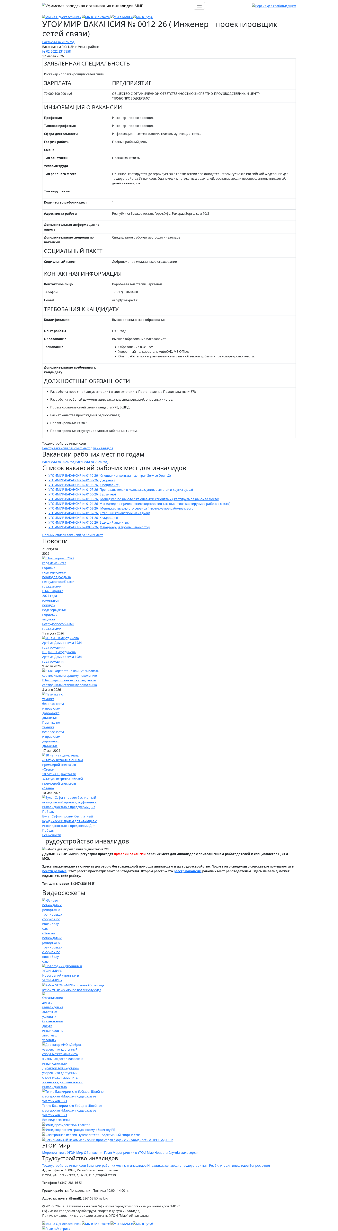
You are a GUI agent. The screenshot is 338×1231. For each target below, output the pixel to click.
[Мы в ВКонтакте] (96, 17)
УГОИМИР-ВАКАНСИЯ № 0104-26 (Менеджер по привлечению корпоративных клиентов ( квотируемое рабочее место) (139, 504)
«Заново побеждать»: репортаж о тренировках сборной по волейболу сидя (52, 947)
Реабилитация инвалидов (229, 1165)
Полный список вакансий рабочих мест (72, 535)
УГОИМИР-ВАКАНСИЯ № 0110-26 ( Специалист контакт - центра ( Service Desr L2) (110, 475)
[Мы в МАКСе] (122, 17)
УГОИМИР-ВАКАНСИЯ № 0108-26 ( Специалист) (84, 485)
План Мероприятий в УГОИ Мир (129, 1152)
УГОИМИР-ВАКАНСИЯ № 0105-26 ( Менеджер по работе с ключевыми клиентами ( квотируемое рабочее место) (134, 499)
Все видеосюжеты (56, 1120)
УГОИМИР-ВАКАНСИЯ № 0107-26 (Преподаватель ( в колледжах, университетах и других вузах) (121, 489)
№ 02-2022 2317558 (56, 51)
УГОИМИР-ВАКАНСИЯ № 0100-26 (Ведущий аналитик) (89, 522)
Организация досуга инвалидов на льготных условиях (52, 1030)
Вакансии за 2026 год (58, 42)
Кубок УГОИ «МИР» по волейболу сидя (71, 990)
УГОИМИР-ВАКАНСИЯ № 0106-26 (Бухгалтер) (82, 494)
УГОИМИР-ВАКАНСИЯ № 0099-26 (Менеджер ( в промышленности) (99, 527)
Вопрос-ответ (259, 1165)
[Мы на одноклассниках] (61, 17)
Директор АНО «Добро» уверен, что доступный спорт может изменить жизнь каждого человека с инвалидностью (62, 1077)
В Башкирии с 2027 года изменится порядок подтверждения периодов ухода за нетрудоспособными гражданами (58, 610)
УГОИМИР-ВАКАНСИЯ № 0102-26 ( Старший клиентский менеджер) (99, 513)
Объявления (93, 1152)
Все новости (51, 835)
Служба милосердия (183, 1152)
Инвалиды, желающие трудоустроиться (177, 1165)
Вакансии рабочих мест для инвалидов (117, 1165)
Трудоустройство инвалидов (64, 1165)
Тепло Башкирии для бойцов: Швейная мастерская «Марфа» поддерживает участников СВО (72, 1110)
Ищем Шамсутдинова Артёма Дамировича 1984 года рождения (62, 657)
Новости (161, 1152)
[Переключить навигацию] (199, 6)
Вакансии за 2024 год (91, 462)
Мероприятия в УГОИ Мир (62, 1152)
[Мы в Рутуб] (143, 17)
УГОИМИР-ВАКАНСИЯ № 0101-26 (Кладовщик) (83, 518)
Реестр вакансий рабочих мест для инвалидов (77, 448)
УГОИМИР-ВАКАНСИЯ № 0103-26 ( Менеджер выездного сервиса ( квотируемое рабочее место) (121, 508)
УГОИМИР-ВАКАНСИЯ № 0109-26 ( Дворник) (82, 480)
